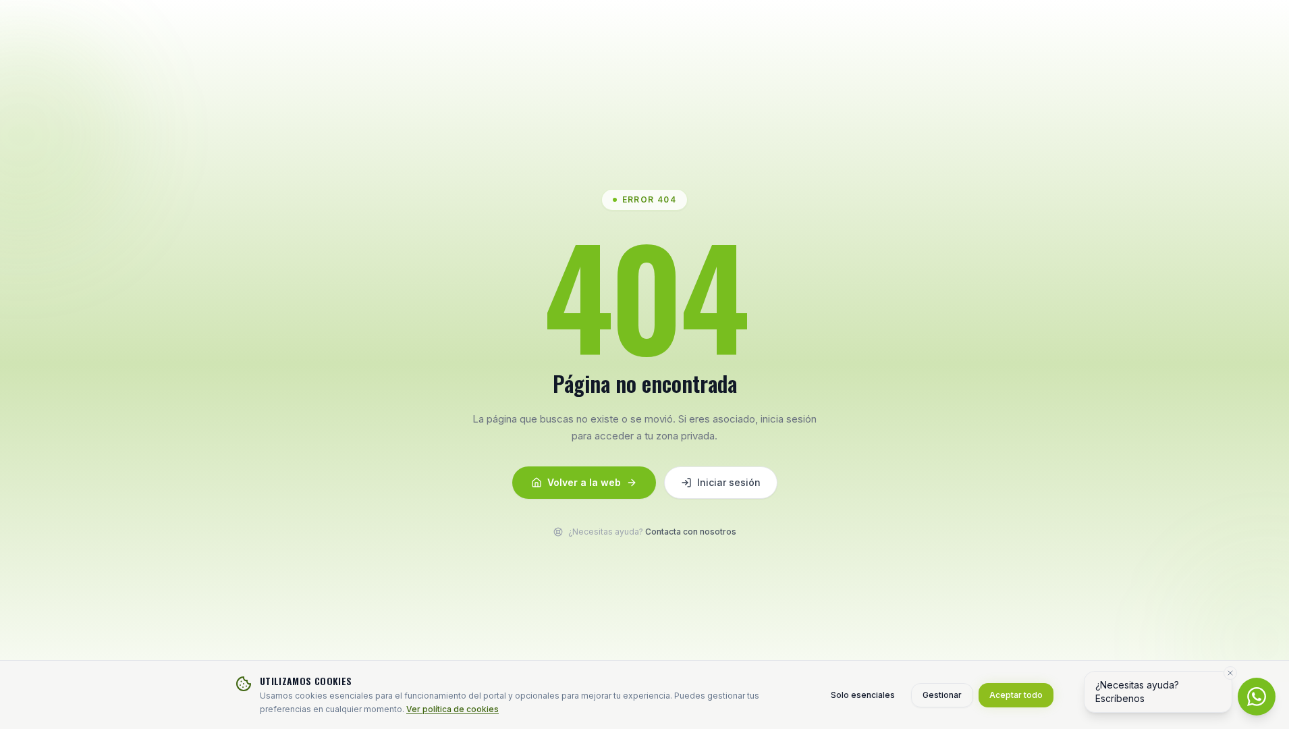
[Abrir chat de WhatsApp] (1257, 697)
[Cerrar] (1230, 673)
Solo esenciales (863, 695)
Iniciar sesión (729, 482)
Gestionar (942, 695)
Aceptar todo (1016, 695)
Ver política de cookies (452, 709)
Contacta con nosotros (690, 531)
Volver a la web (584, 482)
